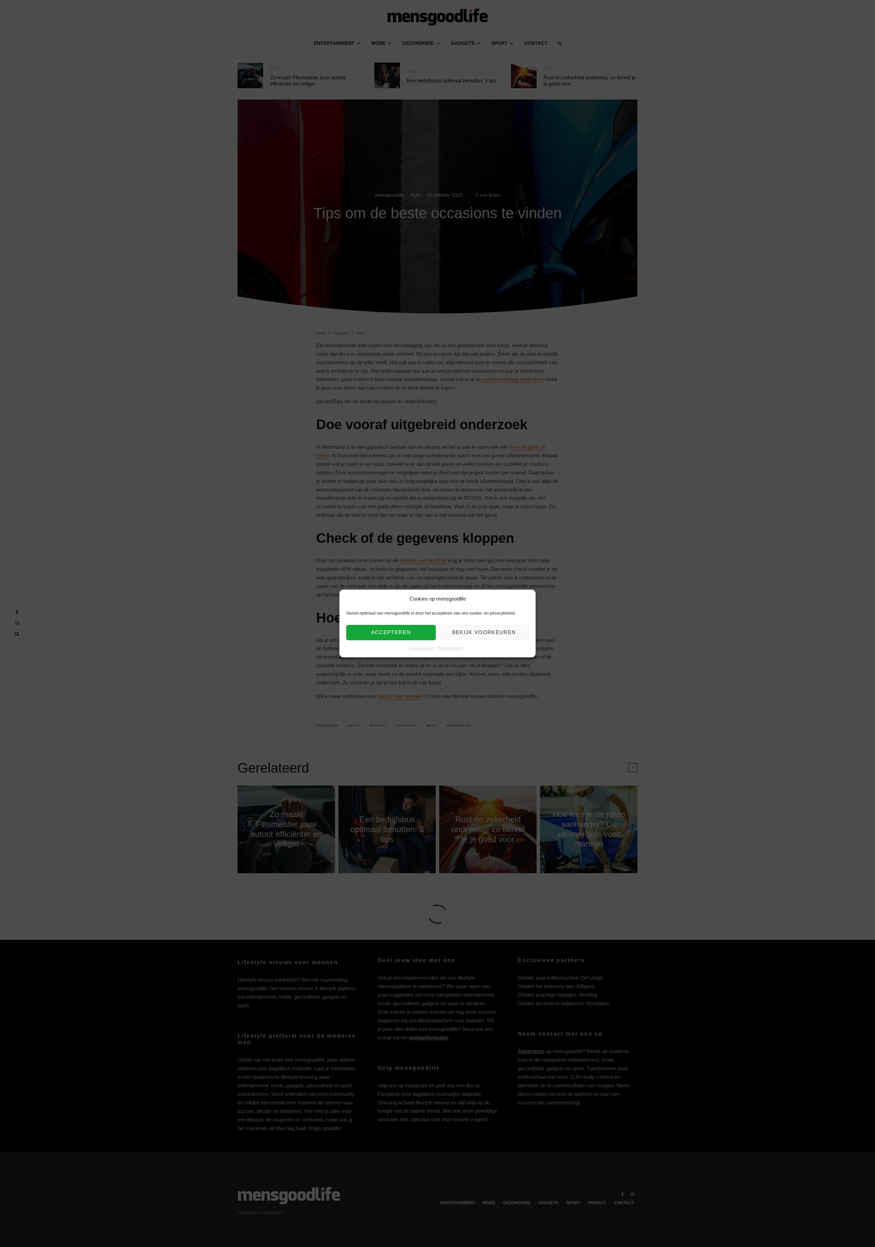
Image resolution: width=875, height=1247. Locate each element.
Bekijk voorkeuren (484, 632)
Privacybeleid (450, 648)
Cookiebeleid (421, 648)
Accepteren (391, 632)
